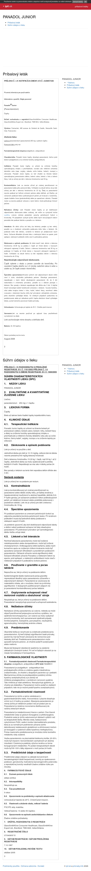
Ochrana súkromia (28, 866)
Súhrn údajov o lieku (16, 25)
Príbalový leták (14, 22)
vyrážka (7, 215)
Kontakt (41, 866)
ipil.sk (68, 866)
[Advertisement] (45, 47)
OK (85, 2)
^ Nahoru (71, 82)
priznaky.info (78, 866)
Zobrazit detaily (78, 2)
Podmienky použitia (11, 866)
